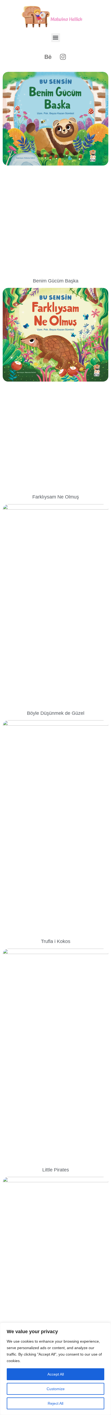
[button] (55, 37)
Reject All (55, 1403)
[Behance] (48, 57)
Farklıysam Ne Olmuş (55, 497)
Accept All (55, 1374)
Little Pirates (55, 1170)
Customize (56, 1389)
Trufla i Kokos (55, 941)
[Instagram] (63, 57)
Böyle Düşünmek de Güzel (55, 713)
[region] (55, 1369)
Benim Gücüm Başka (55, 281)
